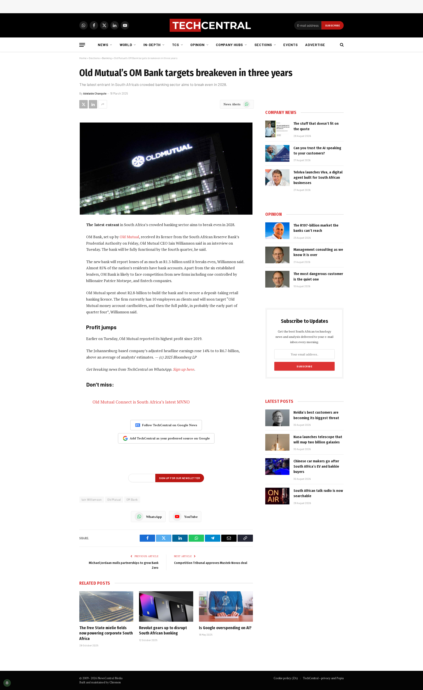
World (126, 45)
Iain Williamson (92, 499)
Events (290, 45)
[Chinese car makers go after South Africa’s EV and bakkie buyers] (277, 466)
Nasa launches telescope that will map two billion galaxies (317, 440)
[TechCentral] (211, 25)
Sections (263, 45)
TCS (175, 45)
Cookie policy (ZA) (286, 678)
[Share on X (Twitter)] (83, 104)
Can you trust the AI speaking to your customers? (317, 151)
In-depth (152, 45)
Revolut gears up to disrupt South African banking (163, 630)
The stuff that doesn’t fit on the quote (316, 126)
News (103, 45)
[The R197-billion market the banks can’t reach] (277, 230)
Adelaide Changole (94, 93)
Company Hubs (229, 45)
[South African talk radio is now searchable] (277, 496)
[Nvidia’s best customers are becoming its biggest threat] (277, 417)
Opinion (197, 45)
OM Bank (132, 499)
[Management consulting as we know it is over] (277, 255)
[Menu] (82, 45)
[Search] (341, 45)
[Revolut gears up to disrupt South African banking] (166, 606)
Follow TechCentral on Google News (169, 425)
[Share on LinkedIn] (93, 104)
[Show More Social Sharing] (102, 104)
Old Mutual (129, 236)
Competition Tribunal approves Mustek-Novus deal (210, 563)
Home (83, 58)
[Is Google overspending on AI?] (226, 606)
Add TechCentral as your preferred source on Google (170, 438)
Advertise (315, 45)
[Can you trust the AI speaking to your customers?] (277, 153)
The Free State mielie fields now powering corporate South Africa (106, 633)
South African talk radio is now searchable (318, 493)
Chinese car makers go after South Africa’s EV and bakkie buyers (316, 466)
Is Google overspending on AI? (225, 627)
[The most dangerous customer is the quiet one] (277, 279)
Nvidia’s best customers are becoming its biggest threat (316, 415)
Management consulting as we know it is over (318, 252)
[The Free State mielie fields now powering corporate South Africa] (106, 606)
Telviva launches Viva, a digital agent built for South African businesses (318, 177)
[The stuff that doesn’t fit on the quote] (277, 129)
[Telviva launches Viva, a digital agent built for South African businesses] (277, 177)
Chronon (115, 682)
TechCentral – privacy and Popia (323, 678)
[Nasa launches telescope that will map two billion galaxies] (277, 442)
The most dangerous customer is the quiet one (318, 276)
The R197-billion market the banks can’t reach (315, 228)
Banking (107, 58)
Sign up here (183, 369)
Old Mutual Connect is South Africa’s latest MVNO (141, 402)
